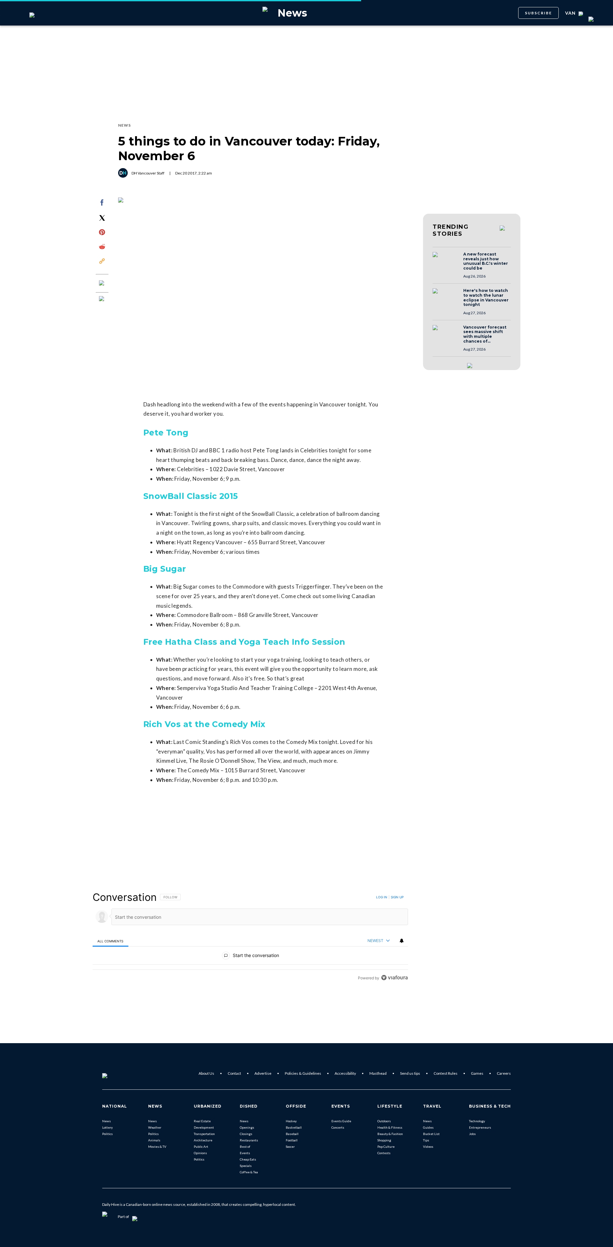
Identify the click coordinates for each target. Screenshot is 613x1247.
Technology (477, 1121)
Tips (426, 1140)
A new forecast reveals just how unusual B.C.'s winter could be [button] (485, 261)
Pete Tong (166, 432)
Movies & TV (157, 1146)
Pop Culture (386, 1146)
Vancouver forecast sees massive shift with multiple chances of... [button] (484, 334)
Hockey (291, 1121)
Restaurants (249, 1140)
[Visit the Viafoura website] (394, 977)
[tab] (110, 941)
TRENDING (450, 230)
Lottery (107, 1127)
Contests (383, 1153)
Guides (428, 1127)
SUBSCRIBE (538, 13)
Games (477, 1073)
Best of (245, 1146)
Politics (107, 1134)
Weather (154, 1127)
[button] (446, 260)
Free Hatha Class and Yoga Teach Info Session (244, 642)
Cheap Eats (248, 1159)
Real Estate (202, 1121)
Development (204, 1127)
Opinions (200, 1153)
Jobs (472, 1134)
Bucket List (431, 1134)
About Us (206, 1073)
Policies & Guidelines (303, 1073)
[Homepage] (115, 1073)
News (106, 1121)
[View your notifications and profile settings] (401, 940)
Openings (247, 1127)
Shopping (384, 1140)
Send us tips (410, 1073)
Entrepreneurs (480, 1127)
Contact (234, 1073)
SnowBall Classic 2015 (190, 496)
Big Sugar (164, 569)
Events (245, 1153)
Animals (154, 1140)
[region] (250, 937)
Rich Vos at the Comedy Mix (204, 724)
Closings (246, 1134)
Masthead (378, 1073)
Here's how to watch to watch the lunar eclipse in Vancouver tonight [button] (486, 297)
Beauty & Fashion (390, 1134)
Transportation (204, 1134)
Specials (246, 1166)
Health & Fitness (389, 1127)
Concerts (337, 1127)
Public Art (201, 1146)
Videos (428, 1146)
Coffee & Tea (249, 1172)
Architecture (203, 1140)
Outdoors (384, 1121)
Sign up (397, 897)
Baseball (292, 1134)
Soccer (290, 1146)
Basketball (294, 1127)
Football (292, 1140)
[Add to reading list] (102, 299)
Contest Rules (446, 1073)
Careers (504, 1073)
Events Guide (341, 1121)
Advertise (262, 1073)
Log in (381, 897)
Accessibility (345, 1073)
